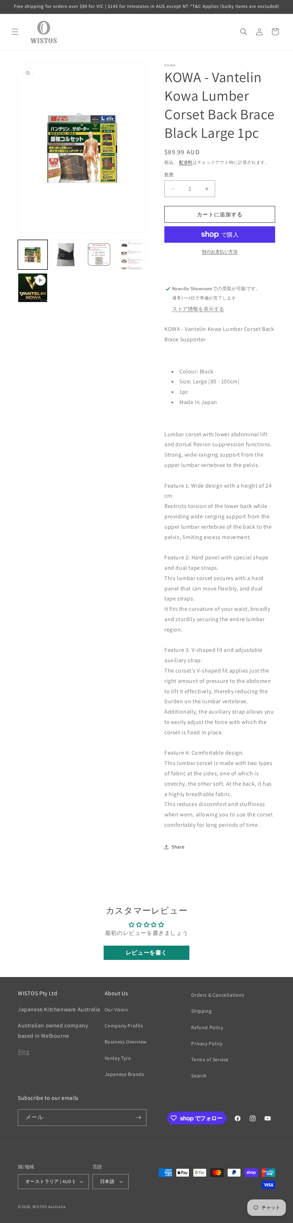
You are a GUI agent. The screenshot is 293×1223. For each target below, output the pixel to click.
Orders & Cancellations (217, 995)
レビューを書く (146, 952)
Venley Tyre (118, 1058)
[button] (15, 32)
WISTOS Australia (49, 1206)
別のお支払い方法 (220, 251)
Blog (23, 1051)
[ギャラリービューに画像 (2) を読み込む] (66, 255)
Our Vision (116, 1009)
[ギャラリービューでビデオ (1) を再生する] (33, 288)
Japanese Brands (124, 1074)
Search (199, 1075)
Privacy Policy (206, 1043)
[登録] (138, 1117)
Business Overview (126, 1041)
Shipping (201, 1011)
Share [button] (178, 847)
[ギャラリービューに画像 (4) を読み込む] (132, 255)
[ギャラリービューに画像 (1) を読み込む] (33, 255)
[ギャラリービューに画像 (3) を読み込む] (99, 255)
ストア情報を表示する (198, 309)
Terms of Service (210, 1059)
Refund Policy (207, 1027)
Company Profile (124, 1025)
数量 (169, 175)
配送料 (186, 162)
